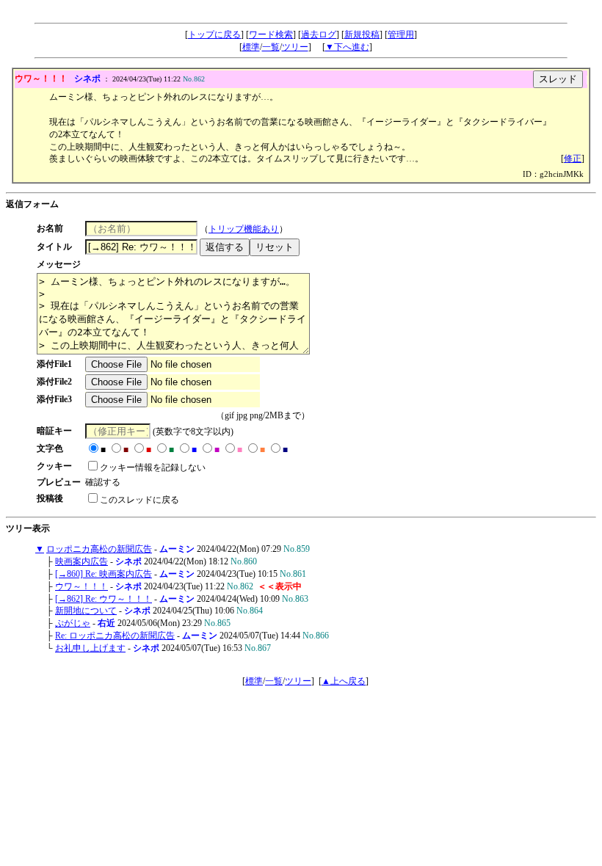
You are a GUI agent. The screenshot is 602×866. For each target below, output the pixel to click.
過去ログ (318, 34)
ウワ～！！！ (81, 586)
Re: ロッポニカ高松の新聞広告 (115, 635)
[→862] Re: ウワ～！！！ (103, 599)
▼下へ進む (347, 47)
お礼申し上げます (90, 648)
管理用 (401, 34)
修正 (572, 158)
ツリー (295, 47)
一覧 (271, 47)
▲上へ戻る (344, 681)
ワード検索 (271, 34)
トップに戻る (214, 34)
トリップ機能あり (243, 229)
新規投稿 (362, 34)
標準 (251, 47)
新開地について (86, 610)
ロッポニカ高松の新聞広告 (99, 549)
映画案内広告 (81, 561)
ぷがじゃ (72, 623)
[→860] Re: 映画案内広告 (103, 574)
